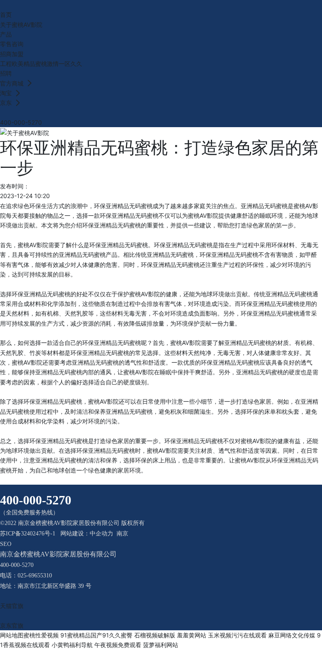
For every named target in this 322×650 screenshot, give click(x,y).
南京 (122, 533)
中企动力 (101, 533)
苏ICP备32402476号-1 (27, 533)
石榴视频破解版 (154, 635)
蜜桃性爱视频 (41, 635)
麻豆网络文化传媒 (291, 635)
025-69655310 (35, 575)
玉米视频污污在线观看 (237, 635)
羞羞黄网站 (191, 635)
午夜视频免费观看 (117, 644)
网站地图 (11, 635)
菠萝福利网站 (160, 644)
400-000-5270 (21, 122)
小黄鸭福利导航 (72, 644)
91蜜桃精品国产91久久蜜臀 (96, 635)
